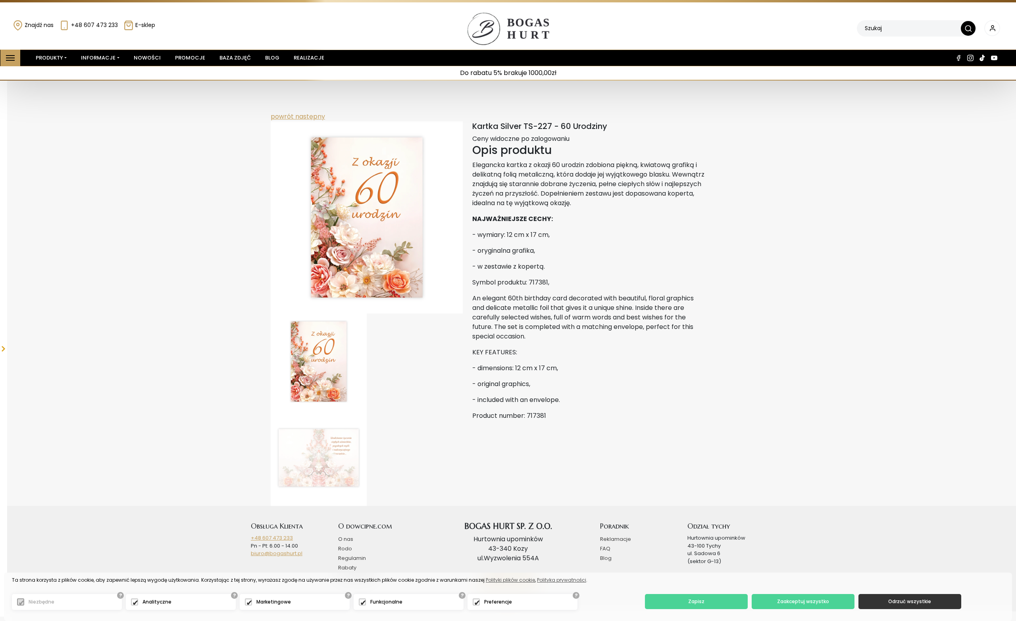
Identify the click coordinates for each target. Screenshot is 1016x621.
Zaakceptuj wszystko (803, 601)
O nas (345, 539)
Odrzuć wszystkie (909, 601)
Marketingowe (273, 601)
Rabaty (347, 567)
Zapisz (696, 601)
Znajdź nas (38, 25)
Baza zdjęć (235, 58)
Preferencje (498, 601)
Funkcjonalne (386, 601)
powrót (282, 116)
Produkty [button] (49, 58)
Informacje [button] (98, 58)
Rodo (345, 548)
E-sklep (144, 25)
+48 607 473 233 (93, 25)
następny (309, 116)
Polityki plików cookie (510, 580)
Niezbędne (41, 601)
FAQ (605, 548)
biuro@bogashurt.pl (276, 553)
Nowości (147, 58)
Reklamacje (615, 539)
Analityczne (156, 601)
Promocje (190, 58)
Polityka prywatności (561, 580)
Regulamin (352, 558)
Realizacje (309, 58)
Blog (272, 58)
